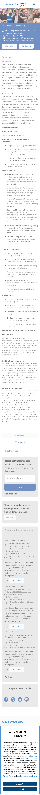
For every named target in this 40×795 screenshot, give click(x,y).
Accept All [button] (20, 784)
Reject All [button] (20, 789)
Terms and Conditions (28, 758)
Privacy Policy (8, 776)
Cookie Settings (31, 756)
